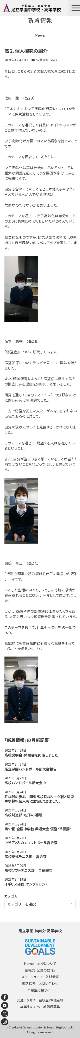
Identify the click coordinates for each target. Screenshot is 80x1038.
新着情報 (42, 60)
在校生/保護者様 (51, 1000)
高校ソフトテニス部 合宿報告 (28, 870)
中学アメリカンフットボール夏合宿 (31, 842)
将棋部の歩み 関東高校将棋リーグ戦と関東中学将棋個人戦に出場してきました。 (39, 799)
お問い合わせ (48, 983)
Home (29, 963)
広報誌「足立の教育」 (40, 970)
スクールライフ (31, 976)
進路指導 (28, 983)
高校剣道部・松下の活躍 (23, 814)
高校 (54, 60)
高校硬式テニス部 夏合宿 (25, 856)
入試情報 (52, 976)
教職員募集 (51, 1006)
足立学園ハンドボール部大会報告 (30, 769)
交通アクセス (26, 1000)
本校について (46, 963)
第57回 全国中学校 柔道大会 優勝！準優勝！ (38, 828)
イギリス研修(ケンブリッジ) (25, 884)
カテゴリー (12, 896)
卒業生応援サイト (40, 990)
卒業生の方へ (30, 1006)
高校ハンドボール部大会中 (25, 782)
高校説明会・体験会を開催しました (31, 755)
